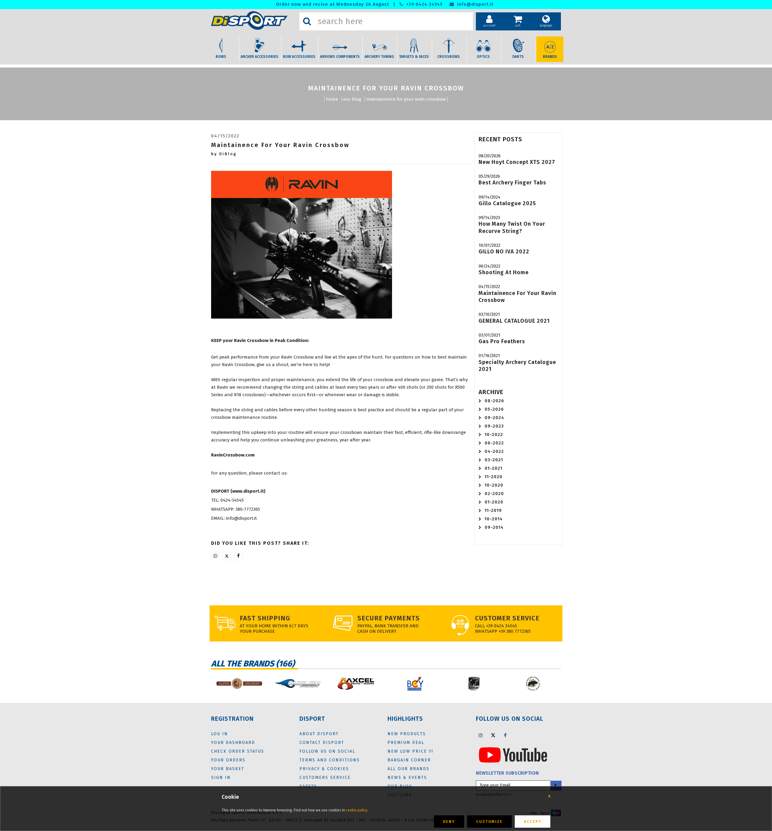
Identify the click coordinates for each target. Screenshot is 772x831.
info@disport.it (474, 4)
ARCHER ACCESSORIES (259, 57)
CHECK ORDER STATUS (237, 751)
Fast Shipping (265, 618)
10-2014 (494, 519)
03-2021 (494, 460)
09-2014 (494, 527)
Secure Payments (388, 618)
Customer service (507, 618)
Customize (489, 821)
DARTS (518, 57)
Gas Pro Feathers (502, 341)
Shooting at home (504, 272)
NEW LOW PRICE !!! (410, 751)
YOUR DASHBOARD (233, 742)
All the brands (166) (253, 664)
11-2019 (493, 510)
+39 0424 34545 (423, 4)
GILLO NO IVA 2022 (504, 251)
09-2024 (494, 417)
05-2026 (494, 409)
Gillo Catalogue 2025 (507, 203)
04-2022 (494, 451)
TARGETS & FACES (414, 57)
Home (332, 99)
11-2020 (493, 476)
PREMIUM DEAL (406, 742)
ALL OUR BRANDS (408, 768)
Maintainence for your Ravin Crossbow (406, 99)
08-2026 (494, 400)
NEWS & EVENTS (407, 777)
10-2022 (494, 434)
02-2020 (494, 493)
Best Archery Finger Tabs (512, 182)
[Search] (307, 21)
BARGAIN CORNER (409, 760)
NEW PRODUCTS (407, 733)
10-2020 (494, 485)
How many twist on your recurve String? (512, 227)
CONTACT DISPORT (321, 742)
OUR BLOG (352, 99)
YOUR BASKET (227, 768)
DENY (449, 821)
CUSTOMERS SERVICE (325, 777)
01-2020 (494, 502)
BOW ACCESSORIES (299, 57)
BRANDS (550, 57)
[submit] (555, 786)
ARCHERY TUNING (379, 57)
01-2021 (493, 468)
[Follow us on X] (493, 735)
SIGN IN (221, 777)
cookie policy (356, 810)
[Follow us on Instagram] (481, 735)
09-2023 (494, 426)
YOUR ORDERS (228, 760)
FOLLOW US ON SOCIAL (327, 751)
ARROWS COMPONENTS (340, 57)
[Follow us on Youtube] (513, 754)
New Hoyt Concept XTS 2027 (517, 162)
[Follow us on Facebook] (505, 735)
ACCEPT (532, 821)
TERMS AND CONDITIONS (329, 760)
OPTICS (483, 57)
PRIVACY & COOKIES (324, 768)
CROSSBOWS (448, 57)
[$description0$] (239, 683)
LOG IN (219, 733)
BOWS (221, 57)
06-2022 (494, 443)
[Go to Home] (253, 20)
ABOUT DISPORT (319, 733)
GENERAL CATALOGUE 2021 (514, 321)
